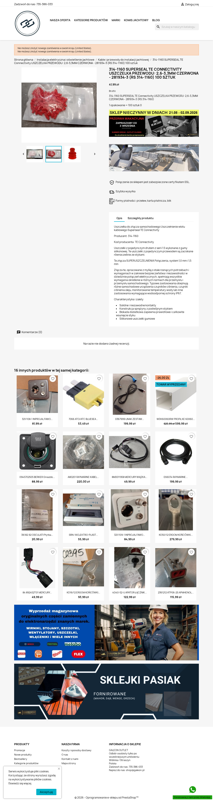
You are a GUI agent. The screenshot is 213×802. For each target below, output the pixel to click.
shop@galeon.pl (135, 770)
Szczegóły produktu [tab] (141, 218)
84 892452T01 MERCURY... (37, 592)
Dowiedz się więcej (19, 783)
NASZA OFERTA (60, 20)
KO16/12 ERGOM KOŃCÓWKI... (83, 592)
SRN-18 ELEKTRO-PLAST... (83, 534)
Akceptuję (46, 792)
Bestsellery (20, 759)
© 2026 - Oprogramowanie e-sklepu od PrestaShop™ (106, 797)
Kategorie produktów (91, 20)
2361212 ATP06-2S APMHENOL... (176, 592)
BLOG (156, 20)
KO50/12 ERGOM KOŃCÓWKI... (176, 534)
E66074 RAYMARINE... (176, 477)
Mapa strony (69, 763)
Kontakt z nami (70, 759)
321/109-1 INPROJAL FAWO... (129, 534)
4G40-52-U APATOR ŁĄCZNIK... (129, 592)
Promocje (19, 750)
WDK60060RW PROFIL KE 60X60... (176, 419)
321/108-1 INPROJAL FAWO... (37, 419)
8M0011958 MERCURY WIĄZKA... (129, 477)
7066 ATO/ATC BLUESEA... (83, 419)
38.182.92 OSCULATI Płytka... (37, 534)
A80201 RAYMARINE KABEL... (83, 477)
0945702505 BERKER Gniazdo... (37, 477)
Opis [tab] (119, 218)
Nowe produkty (23, 754)
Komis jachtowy (136, 20)
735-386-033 (44, 4)
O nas (65, 754)
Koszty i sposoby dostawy (76, 750)
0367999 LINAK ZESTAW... (129, 419)
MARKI (116, 20)
